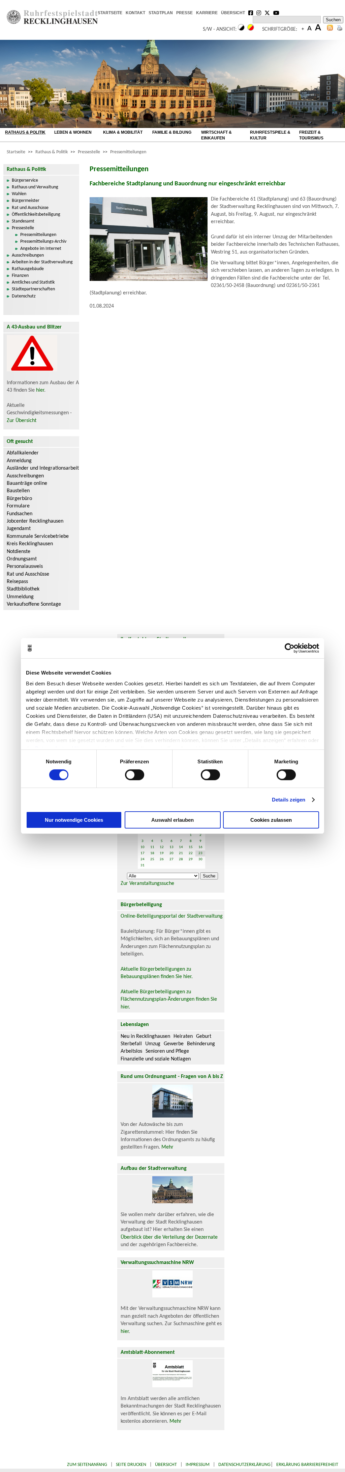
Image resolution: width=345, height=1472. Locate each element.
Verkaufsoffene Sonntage (34, 604)
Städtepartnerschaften (33, 289)
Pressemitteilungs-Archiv (43, 241)
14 (181, 847)
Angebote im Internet (40, 248)
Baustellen (18, 491)
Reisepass (17, 581)
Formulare (18, 506)
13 (171, 847)
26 (162, 859)
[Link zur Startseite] (52, 22)
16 (200, 847)
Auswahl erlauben (172, 820)
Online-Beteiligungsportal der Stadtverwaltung (172, 916)
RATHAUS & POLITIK (25, 132)
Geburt (203, 1036)
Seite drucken (131, 1464)
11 (152, 847)
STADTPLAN (161, 12)
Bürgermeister (25, 200)
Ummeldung (20, 597)
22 (191, 853)
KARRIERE (207, 12)
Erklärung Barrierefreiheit (307, 1464)
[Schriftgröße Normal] (309, 29)
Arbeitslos (131, 1051)
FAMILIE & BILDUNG (171, 132)
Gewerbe (174, 1044)
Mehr (167, 1147)
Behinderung (201, 1044)
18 (152, 853)
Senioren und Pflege (167, 1051)
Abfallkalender (23, 453)
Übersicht (166, 1464)
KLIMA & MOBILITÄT (123, 132)
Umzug (152, 1044)
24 (142, 859)
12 (162, 847)
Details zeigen (288, 800)
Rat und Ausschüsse (30, 207)
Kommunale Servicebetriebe (38, 536)
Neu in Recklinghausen (145, 1036)
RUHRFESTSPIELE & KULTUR (270, 135)
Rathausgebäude (28, 268)
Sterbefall (131, 1044)
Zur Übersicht (21, 420)
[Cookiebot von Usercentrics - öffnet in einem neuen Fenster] (289, 648)
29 (191, 859)
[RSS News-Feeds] (330, 29)
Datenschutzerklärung (244, 1464)
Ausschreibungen (28, 255)
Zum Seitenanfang (87, 1464)
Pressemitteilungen (128, 152)
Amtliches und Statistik (33, 282)
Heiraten (183, 1036)
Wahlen (19, 193)
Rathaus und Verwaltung (35, 187)
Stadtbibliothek (23, 589)
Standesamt (23, 221)
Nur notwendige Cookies (74, 820)
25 (152, 859)
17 (142, 853)
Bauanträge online (27, 483)
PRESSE (184, 12)
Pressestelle (89, 152)
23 (200, 853)
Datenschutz (24, 296)
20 (171, 853)
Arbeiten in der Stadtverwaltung (42, 262)
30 (200, 859)
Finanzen (20, 275)
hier (40, 390)
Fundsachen (19, 514)
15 (191, 847)
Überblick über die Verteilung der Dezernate (169, 1237)
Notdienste (18, 551)
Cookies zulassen (271, 820)
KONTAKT (135, 12)
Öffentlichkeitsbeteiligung (36, 214)
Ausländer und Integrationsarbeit (43, 468)
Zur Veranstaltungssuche (147, 883)
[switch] (134, 774)
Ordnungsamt (22, 559)
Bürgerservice (25, 180)
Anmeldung (19, 461)
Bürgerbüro (19, 498)
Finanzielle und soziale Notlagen (156, 1059)
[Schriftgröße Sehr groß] (318, 29)
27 (171, 859)
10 (142, 847)
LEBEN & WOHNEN (73, 132)
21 (181, 853)
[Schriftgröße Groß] (302, 29)
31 (142, 865)
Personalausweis (25, 566)
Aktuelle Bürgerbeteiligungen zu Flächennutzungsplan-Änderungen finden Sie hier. (169, 999)
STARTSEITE (110, 12)
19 (162, 853)
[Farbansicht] (250, 29)
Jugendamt (19, 528)
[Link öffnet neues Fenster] (250, 13)
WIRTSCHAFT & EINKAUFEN (216, 135)
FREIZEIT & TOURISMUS (311, 135)
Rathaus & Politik (51, 152)
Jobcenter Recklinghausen (35, 521)
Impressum (198, 1464)
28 (181, 859)
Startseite (16, 152)
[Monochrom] (241, 29)
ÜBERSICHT (233, 12)
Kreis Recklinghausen (30, 544)
